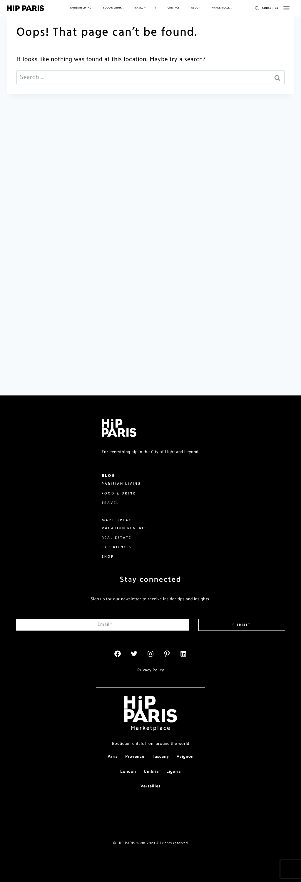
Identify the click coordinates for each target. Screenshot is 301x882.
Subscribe (270, 8)
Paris (113, 756)
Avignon (185, 756)
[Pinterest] (167, 654)
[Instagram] (150, 654)
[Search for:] (150, 77)
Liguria (173, 771)
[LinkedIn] (183, 654)
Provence (134, 756)
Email (105, 624)
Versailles (150, 786)
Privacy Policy (150, 670)
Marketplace (151, 728)
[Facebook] (117, 654)
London (128, 771)
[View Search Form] (257, 8)
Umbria (151, 771)
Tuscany (160, 756)
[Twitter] (134, 654)
